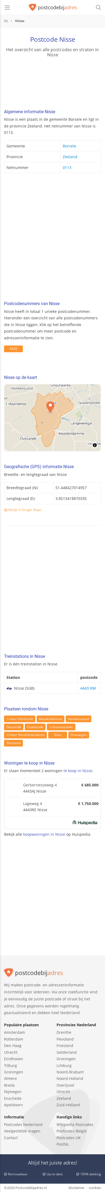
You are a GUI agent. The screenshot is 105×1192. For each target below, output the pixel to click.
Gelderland (67, 1052)
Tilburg (10, 1065)
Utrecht (11, 1052)
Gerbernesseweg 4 (40, 784)
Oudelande (35, 727)
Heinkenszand (78, 719)
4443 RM (88, 688)
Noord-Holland (70, 1078)
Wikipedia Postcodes (75, 1124)
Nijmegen (13, 1091)
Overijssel (65, 1085)
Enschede (13, 1098)
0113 (67, 167)
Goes (58, 735)
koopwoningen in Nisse (44, 834)
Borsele (69, 145)
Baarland (13, 743)
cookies (95, 1187)
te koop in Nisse (78, 770)
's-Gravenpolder (61, 727)
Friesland (65, 1045)
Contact (11, 1137)
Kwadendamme (50, 719)
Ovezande (13, 727)
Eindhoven (13, 1058)
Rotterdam (13, 1039)
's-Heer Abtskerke (19, 719)
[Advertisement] (52, 238)
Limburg (64, 1065)
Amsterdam (14, 1032)
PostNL (63, 1144)
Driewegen (79, 735)
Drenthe (64, 1032)
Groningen (13, 1071)
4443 (13, 348)
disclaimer (76, 1187)
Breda (9, 1085)
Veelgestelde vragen (22, 1131)
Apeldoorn (13, 1104)
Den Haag (13, 1045)
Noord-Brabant (70, 1071)
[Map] (52, 417)
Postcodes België (72, 1131)
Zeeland (70, 156)
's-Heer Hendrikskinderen (25, 735)
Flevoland (65, 1039)
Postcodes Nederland (23, 1124)
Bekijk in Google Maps (24, 510)
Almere (10, 1078)
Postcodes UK (69, 1137)
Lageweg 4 (32, 803)
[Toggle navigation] (7, 7)
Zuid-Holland (68, 1104)
